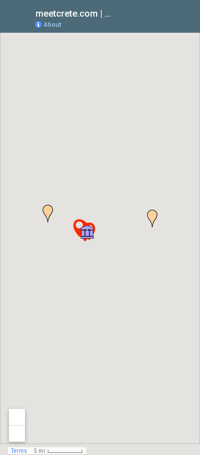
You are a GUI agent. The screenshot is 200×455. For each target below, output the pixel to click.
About (52, 24)
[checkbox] (119, 12)
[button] (87, 232)
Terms (19, 451)
